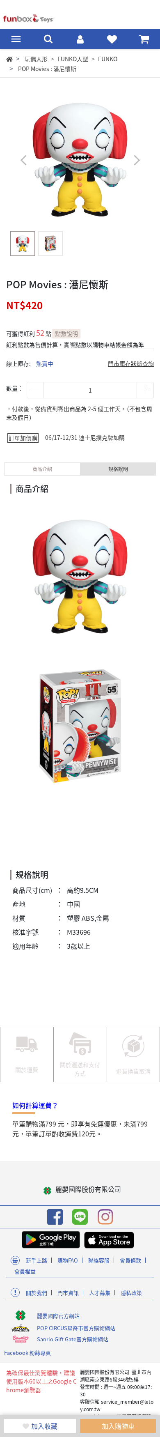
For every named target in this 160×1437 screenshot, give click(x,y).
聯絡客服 (99, 1260)
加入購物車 (118, 1426)
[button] (136, 160)
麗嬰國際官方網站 (58, 1315)
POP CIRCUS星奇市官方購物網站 (76, 1328)
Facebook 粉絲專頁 (27, 1352)
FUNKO (107, 59)
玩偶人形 (36, 59)
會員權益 (25, 1271)
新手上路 (36, 1260)
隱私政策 (131, 1292)
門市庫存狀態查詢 (131, 363)
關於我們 (36, 1292)
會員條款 (130, 1260)
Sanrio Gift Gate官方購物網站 (72, 1339)
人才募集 (99, 1292)
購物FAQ (67, 1260)
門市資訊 (68, 1292)
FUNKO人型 (72, 59)
